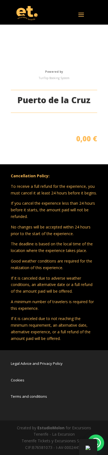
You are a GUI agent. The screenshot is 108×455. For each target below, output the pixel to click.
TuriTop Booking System (54, 78)
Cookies (17, 380)
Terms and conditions (29, 396)
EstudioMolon (51, 427)
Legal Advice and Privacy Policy (37, 363)
